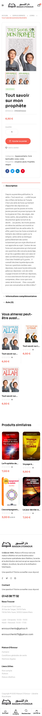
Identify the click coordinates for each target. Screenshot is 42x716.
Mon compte (16, 713)
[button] (32, 30)
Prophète (31, 162)
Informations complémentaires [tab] (21, 296)
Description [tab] (11, 186)
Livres (32, 15)
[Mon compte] (16, 710)
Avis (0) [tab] (9, 302)
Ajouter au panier (19, 141)
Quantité (8, 127)
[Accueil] (5, 711)
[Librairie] (36, 711)
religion (8, 165)
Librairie (36, 713)
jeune (24, 162)
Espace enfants (19, 15)
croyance (18, 162)
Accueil (5, 15)
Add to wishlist (13, 148)
